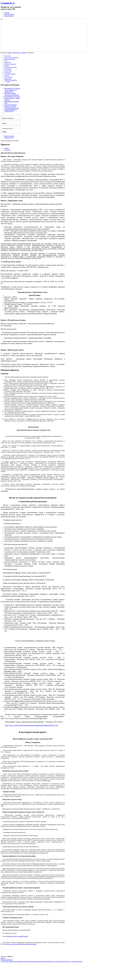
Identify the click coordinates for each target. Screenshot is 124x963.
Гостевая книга (7, 78)
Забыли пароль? (9, 136)
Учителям (6, 75)
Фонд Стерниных (8, 77)
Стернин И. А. (8, 3)
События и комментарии (10, 64)
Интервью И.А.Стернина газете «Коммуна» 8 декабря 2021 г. (12, 90)
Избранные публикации (9, 59)
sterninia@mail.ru (12, 936)
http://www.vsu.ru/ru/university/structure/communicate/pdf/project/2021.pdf (31, 725)
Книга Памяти (8, 16)
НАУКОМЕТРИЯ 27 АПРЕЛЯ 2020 (10, 110)
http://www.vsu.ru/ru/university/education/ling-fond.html (20, 944)
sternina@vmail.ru (23, 936)
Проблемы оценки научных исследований (11, 94)
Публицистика (7, 62)
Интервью (6, 65)
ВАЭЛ (5, 60)
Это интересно (7, 72)
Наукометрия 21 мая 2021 (12, 96)
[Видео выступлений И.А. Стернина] (12, 81)
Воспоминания (7, 69)
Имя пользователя (7, 118)
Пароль (4, 123)
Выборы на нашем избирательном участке (11, 107)
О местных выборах (10, 105)
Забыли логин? (9, 137)
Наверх (3, 958)
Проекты (24, 52)
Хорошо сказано (8, 70)
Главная (6, 12)
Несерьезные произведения (10, 67)
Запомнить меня (7, 128)
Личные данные (9, 14)
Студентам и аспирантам (9, 74)
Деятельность (17, 52)
